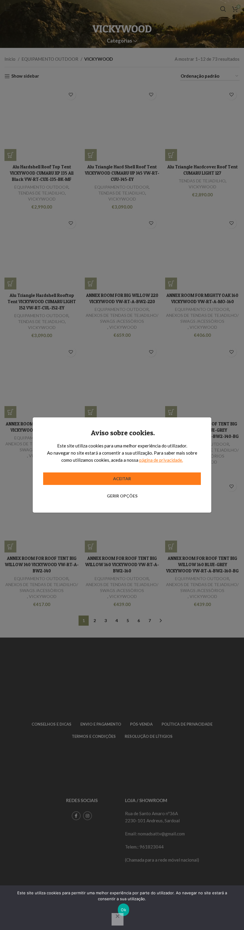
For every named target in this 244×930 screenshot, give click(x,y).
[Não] (117, 919)
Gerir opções (122, 495)
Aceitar (122, 478)
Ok (123, 909)
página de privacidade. (161, 460)
